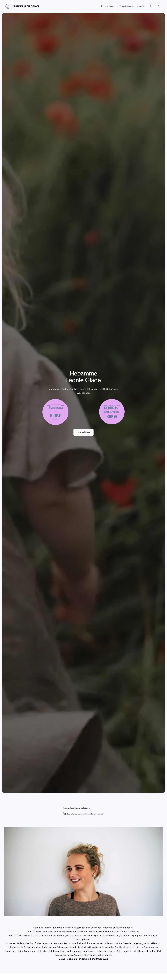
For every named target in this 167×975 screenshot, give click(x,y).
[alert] (83, 813)
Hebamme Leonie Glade (25, 6)
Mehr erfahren (83, 432)
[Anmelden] (150, 6)
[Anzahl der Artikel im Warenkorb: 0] (159, 6)
